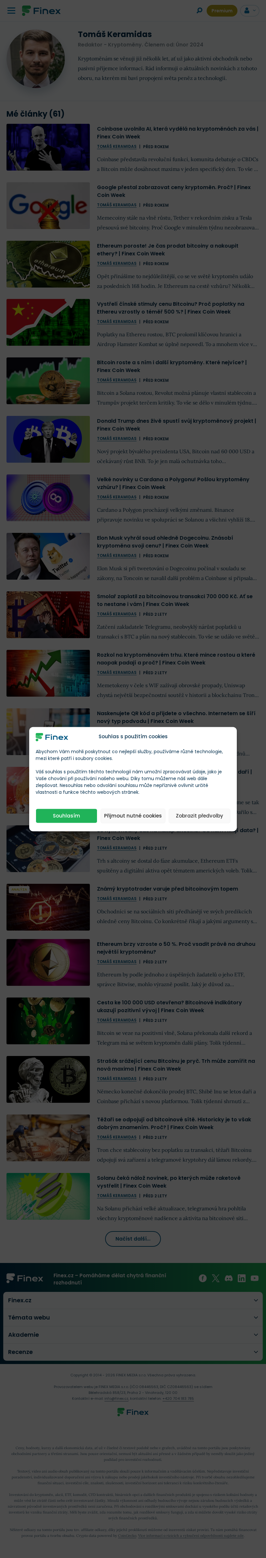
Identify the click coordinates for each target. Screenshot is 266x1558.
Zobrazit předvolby (199, 815)
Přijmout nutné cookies (133, 815)
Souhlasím (66, 815)
